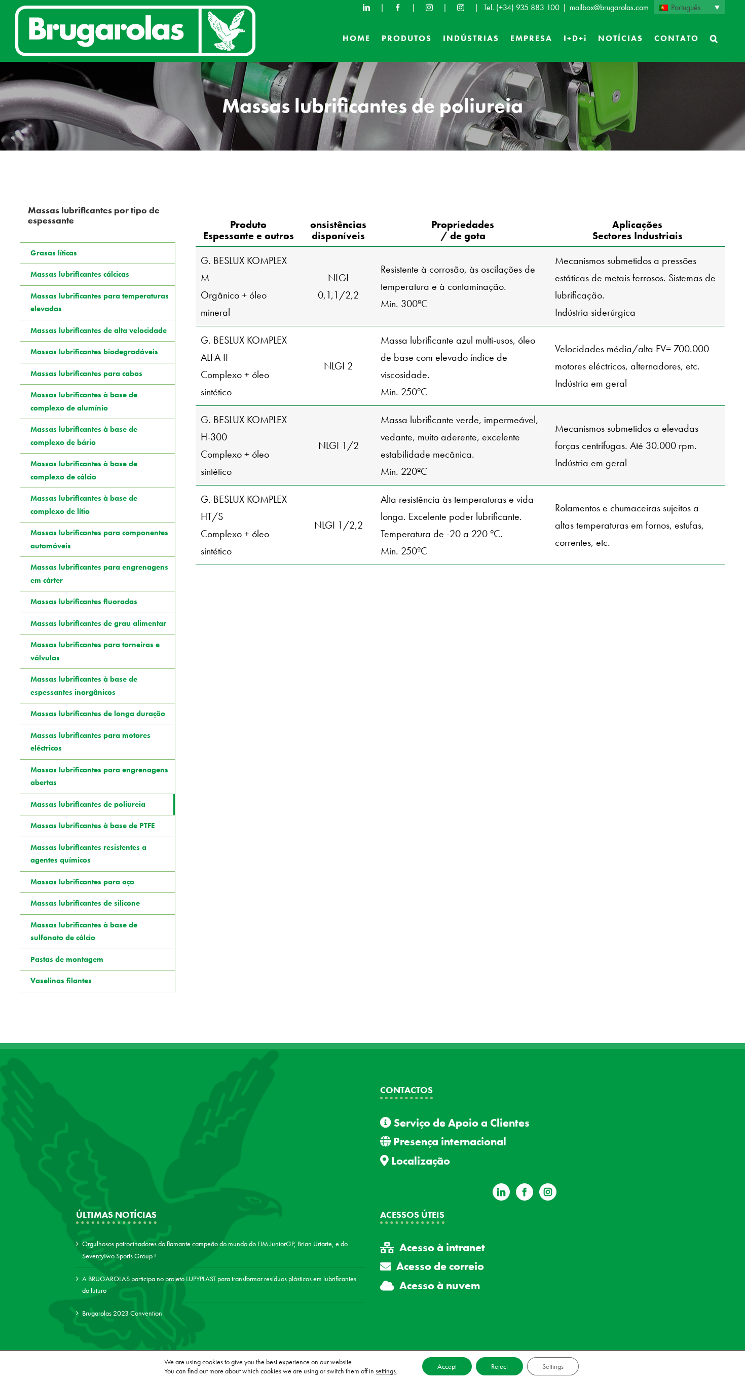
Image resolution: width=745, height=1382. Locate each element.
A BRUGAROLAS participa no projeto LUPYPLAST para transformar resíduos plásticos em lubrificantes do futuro (219, 1284)
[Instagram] (547, 1192)
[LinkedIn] (366, 8)
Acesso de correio (440, 1266)
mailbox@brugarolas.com (609, 7)
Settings (553, 1366)
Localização (419, 1160)
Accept (447, 1366)
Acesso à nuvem (439, 1285)
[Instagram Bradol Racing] (460, 8)
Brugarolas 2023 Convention (122, 1313)
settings (386, 1370)
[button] (714, 38)
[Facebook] (397, 8)
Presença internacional (448, 1141)
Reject (499, 1366)
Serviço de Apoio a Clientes (460, 1122)
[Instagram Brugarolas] (429, 8)
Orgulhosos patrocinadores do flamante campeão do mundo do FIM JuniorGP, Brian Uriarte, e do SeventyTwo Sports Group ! (215, 1249)
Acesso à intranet (442, 1247)
